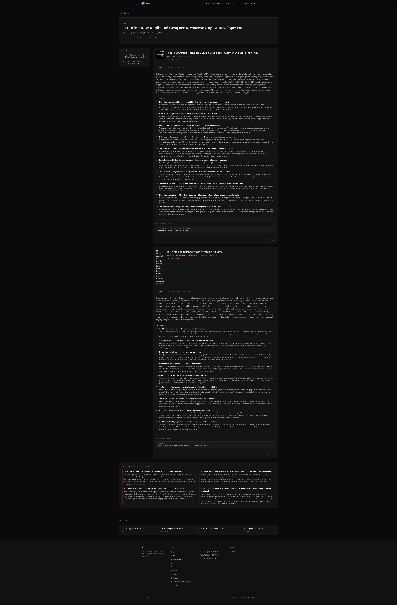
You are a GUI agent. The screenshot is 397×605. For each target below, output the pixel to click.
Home (208, 3)
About (253, 3)
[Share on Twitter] (272, 240)
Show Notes (186, 67)
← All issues (124, 13)
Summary (160, 67)
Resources (236, 3)
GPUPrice (174, 578)
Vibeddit (173, 574)
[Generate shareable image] (268, 240)
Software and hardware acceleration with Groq (194, 251)
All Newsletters (176, 559)
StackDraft (174, 585)
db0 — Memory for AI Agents (180, 582)
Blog (227, 3)
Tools (246, 3)
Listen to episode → (173, 59)
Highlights (170, 67)
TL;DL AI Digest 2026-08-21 (209, 552)
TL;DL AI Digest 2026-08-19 (209, 558)
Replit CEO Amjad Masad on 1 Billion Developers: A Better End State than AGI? (212, 52)
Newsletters (217, 3)
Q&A (178, 67)
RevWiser (174, 571)
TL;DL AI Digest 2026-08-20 (209, 555)
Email (234, 552)
